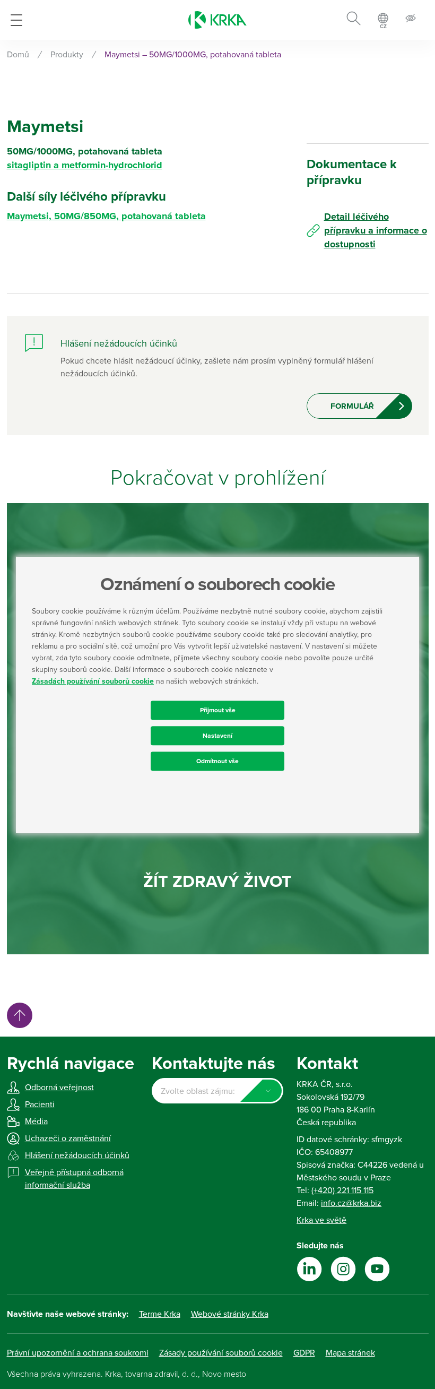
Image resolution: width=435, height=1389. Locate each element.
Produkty (66, 54)
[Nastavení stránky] (410, 20)
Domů (18, 54)
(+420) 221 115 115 (342, 1190)
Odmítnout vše (217, 761)
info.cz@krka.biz (351, 1203)
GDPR (304, 1353)
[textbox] (217, 1091)
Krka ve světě (321, 1220)
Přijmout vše (218, 710)
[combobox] (217, 1090)
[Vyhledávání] (353, 20)
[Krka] (217, 20)
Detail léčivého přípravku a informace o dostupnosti (375, 230)
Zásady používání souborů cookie (221, 1353)
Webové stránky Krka (229, 1314)
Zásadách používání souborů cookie (93, 681)
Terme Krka (159, 1314)
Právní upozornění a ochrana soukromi (78, 1353)
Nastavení (217, 735)
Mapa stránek (350, 1353)
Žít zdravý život (217, 882)
